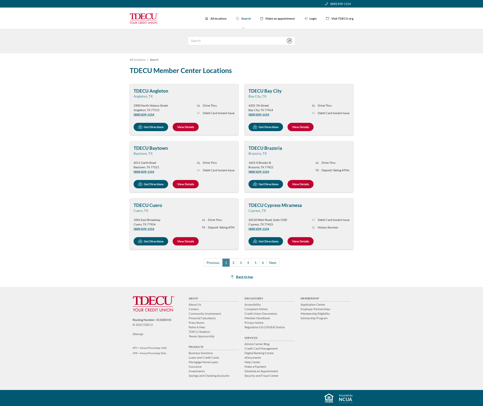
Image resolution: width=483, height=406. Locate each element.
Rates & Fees (197, 327)
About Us (195, 304)
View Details (185, 127)
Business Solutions (201, 353)
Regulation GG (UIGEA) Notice (265, 327)
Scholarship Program (314, 318)
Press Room (196, 322)
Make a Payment (255, 366)
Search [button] (246, 18)
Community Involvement (205, 313)
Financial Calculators (202, 318)
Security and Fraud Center (261, 375)
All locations (218, 18)
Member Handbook (257, 318)
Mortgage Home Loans (203, 362)
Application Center (313, 304)
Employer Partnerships (315, 309)
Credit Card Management (261, 348)
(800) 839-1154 (340, 3)
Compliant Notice (256, 309)
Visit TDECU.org (342, 18)
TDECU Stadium (199, 331)
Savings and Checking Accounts (209, 375)
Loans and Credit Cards (204, 357)
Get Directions (154, 127)
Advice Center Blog (257, 344)
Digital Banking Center (259, 353)
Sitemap (138, 334)
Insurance (195, 366)
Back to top (244, 277)
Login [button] (313, 18)
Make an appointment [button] (280, 18)
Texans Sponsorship (201, 336)
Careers (194, 309)
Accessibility (253, 304)
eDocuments (253, 357)
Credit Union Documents (261, 313)
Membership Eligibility (315, 313)
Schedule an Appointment (261, 371)
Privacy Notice (254, 322)
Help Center (252, 362)
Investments (197, 371)
